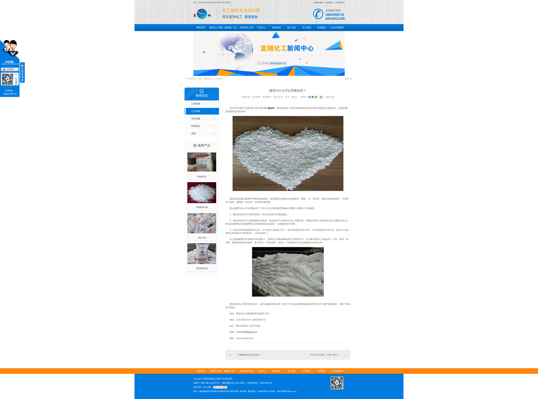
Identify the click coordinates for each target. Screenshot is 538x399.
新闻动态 (276, 27)
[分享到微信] (316, 97)
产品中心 (261, 27)
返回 (347, 79)
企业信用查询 (337, 27)
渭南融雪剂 (202, 176)
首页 (200, 79)
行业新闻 (218, 79)
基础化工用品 (216, 27)
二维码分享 (329, 97)
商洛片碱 (202, 238)
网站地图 (319, 2)
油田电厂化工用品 (231, 371)
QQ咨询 (10, 69)
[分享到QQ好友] (313, 97)
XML (237, 383)
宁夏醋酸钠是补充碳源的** (248, 355)
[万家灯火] (220, 387)
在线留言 (330, 2)
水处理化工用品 (246, 371)
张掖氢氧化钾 (202, 207)
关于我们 (306, 27)
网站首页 (200, 27)
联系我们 (341, 2)
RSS (233, 383)
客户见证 (291, 27)
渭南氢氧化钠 (202, 268)
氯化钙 (271, 108)
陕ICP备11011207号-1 (211, 383)
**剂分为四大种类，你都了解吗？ (324, 355)
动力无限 (207, 387)
